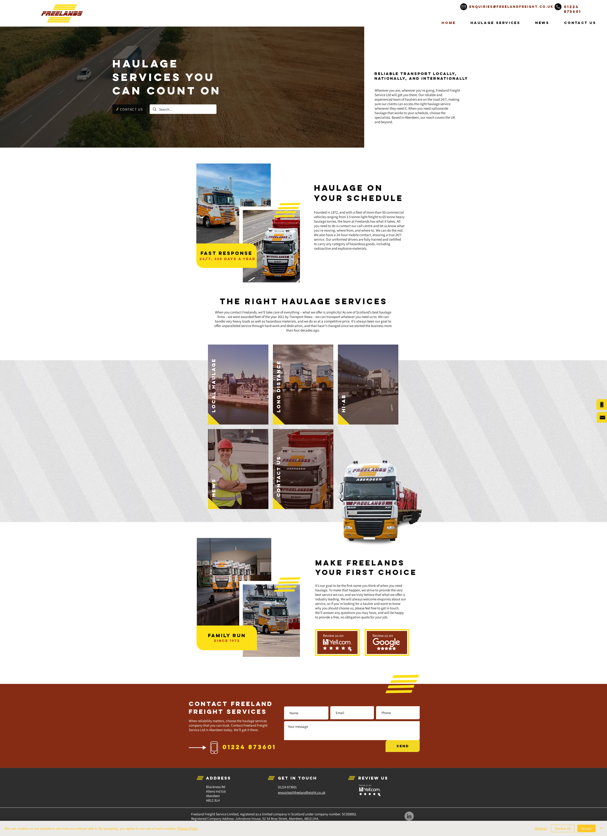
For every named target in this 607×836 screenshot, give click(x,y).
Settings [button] (541, 828)
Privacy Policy (187, 828)
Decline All (562, 828)
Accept (586, 828)
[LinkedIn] (409, 816)
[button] (495, 22)
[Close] (601, 828)
